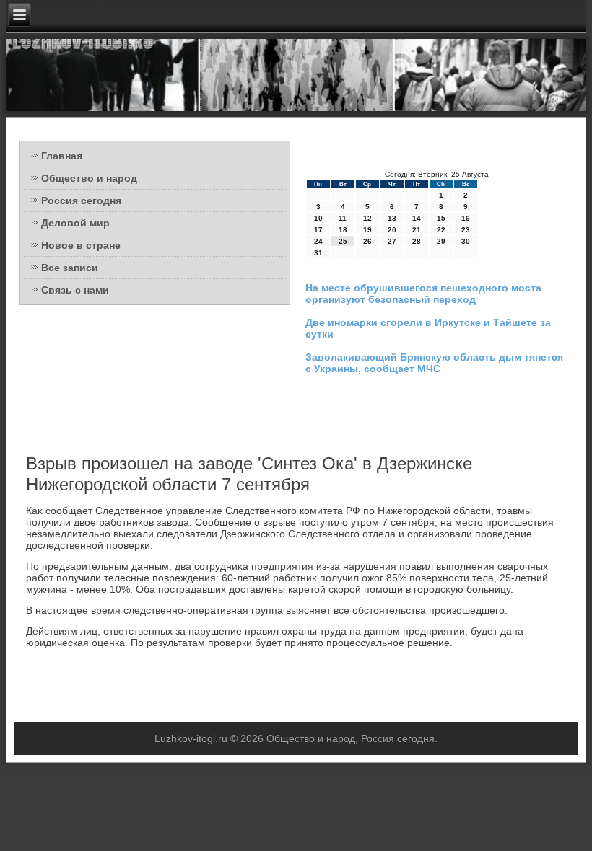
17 (318, 230)
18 (343, 230)
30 (465, 241)
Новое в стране (81, 245)
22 (441, 230)
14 (416, 218)
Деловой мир (75, 223)
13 (392, 218)
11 (343, 218)
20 (392, 230)
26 (367, 241)
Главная (61, 156)
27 (392, 241)
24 (318, 241)
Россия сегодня (81, 200)
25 (343, 241)
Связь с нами (75, 290)
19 (367, 230)
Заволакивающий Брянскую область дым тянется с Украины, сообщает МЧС (434, 362)
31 (318, 253)
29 (441, 241)
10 (318, 218)
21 (416, 230)
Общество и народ (89, 178)
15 (441, 218)
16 (465, 218)
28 (416, 241)
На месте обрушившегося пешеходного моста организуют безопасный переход (423, 293)
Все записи (69, 267)
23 (465, 230)
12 (367, 218)
